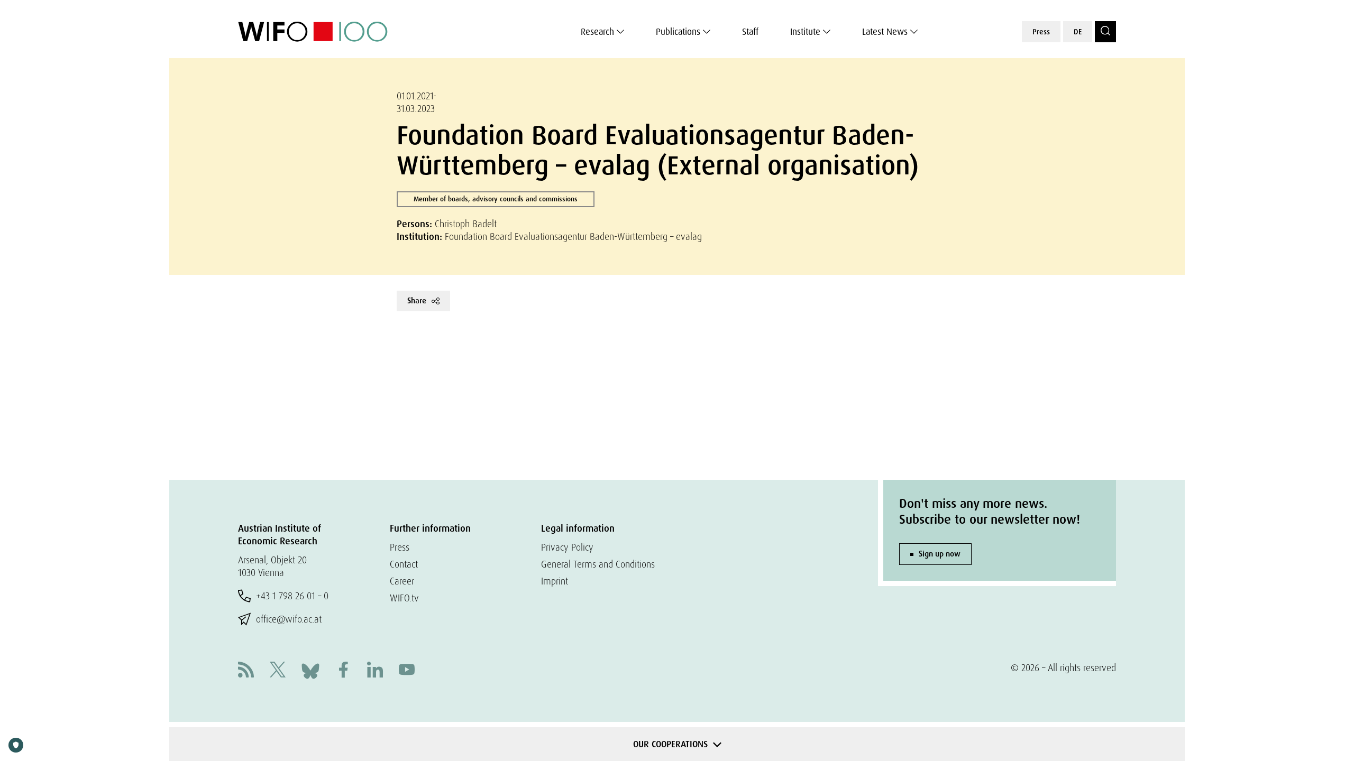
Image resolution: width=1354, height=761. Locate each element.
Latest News (885, 32)
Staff (750, 32)
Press (1041, 31)
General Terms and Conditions (598, 564)
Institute (805, 32)
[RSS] (246, 671)
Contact (404, 564)
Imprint (554, 581)
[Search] (1105, 31)
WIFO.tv (404, 598)
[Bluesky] (310, 670)
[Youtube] (407, 671)
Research (597, 32)
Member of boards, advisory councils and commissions (496, 198)
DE (1078, 31)
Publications (678, 32)
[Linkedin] (375, 671)
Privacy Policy (567, 547)
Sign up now (939, 554)
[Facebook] (343, 671)
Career (402, 581)
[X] (278, 671)
